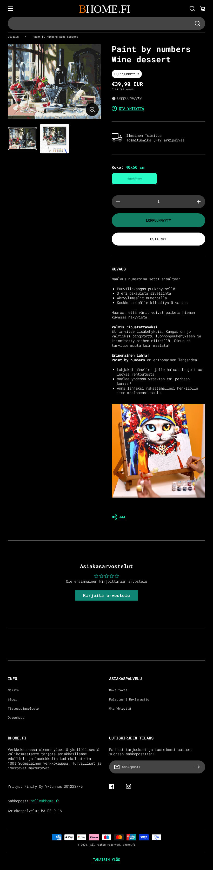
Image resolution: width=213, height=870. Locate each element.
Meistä (13, 690)
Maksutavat (118, 690)
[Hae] (192, 8)
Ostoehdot (16, 717)
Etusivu (13, 36)
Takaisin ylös (106, 859)
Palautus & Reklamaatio (129, 699)
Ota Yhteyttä (120, 708)
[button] (158, 517)
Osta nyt (158, 238)
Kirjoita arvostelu (106, 595)
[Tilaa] (198, 766)
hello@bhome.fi (45, 801)
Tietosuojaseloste (23, 708)
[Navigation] (10, 8)
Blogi (12, 699)
